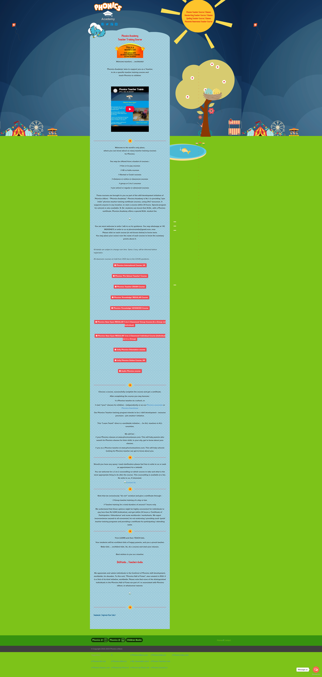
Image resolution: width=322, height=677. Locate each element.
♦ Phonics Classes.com (100, 668)
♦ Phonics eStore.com (139, 655)
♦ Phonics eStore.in (119, 661)
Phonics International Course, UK (129, 265)
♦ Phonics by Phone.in (120, 668)
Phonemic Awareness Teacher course (198, 21)
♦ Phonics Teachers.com (160, 661)
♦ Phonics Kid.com (98, 661)
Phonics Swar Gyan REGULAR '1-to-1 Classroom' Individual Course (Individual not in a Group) (130, 337)
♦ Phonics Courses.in (159, 668)
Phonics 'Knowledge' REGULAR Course (130, 297)
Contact (227, 640)
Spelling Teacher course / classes (198, 18)
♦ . (112, 655)
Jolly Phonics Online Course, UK (130, 360)
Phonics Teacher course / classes (198, 12)
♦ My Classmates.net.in (139, 661)
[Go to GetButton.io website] (316, 674)
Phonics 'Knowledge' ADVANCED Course (129, 308)
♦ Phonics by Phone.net (139, 668)
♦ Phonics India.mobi (180, 655)
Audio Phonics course (129, 371)
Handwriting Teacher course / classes (199, 15)
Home (219, 640)
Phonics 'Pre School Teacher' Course (130, 276)
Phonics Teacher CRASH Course (130, 287)
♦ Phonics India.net (158, 655)
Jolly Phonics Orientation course (130, 350)
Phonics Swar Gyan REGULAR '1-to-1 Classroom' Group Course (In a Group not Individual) (130, 323)
